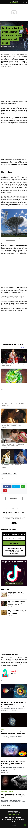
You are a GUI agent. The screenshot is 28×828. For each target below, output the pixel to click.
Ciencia (3, 24)
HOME (6, 817)
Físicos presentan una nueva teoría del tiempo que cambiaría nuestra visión (13, 732)
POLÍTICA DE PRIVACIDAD (15, 817)
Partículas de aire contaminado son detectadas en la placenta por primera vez (13, 795)
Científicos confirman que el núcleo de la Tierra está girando (13, 703)
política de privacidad (16, 550)
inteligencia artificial (6, 473)
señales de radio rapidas (7, 476)
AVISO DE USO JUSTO (7, 819)
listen (15, 473)
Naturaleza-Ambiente (8, 791)
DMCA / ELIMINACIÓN (19, 819)
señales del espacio (20, 476)
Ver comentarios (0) (14, 498)
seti (3, 478)
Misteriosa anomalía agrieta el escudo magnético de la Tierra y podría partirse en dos (13, 763)
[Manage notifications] (25, 825)
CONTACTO (14, 821)
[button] (2, 2)
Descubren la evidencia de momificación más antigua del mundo (16, 594)
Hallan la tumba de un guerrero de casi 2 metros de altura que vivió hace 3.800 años (17, 612)
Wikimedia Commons (10, 240)
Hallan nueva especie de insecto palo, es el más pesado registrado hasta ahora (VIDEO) (17, 603)
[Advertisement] (14, 83)
